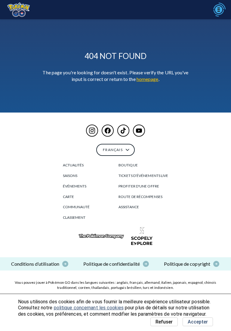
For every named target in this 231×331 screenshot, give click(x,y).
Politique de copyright (187, 264)
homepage (148, 79)
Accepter (198, 322)
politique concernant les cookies (89, 308)
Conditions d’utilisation (35, 264)
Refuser (164, 322)
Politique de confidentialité (111, 264)
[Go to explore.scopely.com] (141, 236)
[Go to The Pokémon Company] (101, 236)
